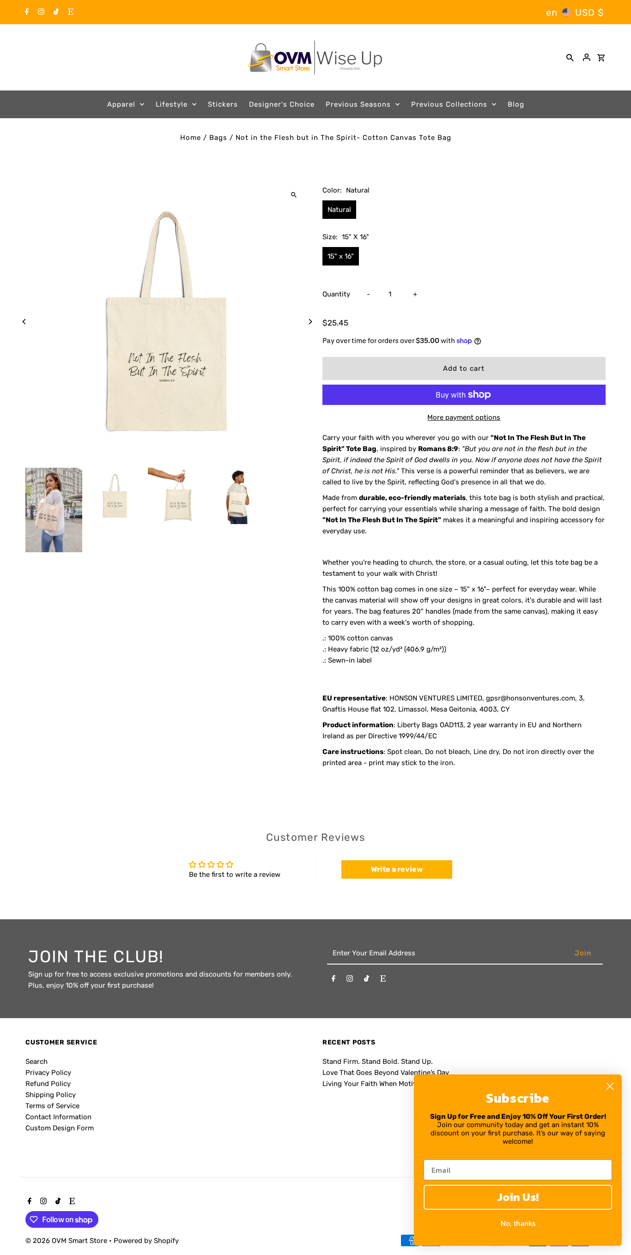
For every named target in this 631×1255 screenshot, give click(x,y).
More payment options (463, 417)
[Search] (570, 57)
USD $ (589, 12)
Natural (339, 209)
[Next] (309, 321)
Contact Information (58, 1117)
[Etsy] (69, 12)
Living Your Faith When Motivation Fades (388, 1084)
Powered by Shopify (146, 1241)
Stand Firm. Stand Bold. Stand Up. (377, 1061)
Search (36, 1061)
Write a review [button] (397, 869)
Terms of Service (52, 1106)
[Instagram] (40, 12)
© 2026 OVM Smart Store (67, 1241)
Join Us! (518, 1197)
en (552, 12)
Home (190, 137)
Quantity (336, 294)
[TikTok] (55, 12)
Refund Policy (48, 1084)
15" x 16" (341, 256)
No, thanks (518, 1223)
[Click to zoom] (293, 195)
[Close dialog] (610, 1086)
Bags (218, 137)
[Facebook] (26, 12)
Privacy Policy (48, 1072)
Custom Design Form (59, 1128)
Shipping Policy (50, 1095)
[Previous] (24, 321)
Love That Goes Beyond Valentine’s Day (385, 1072)
